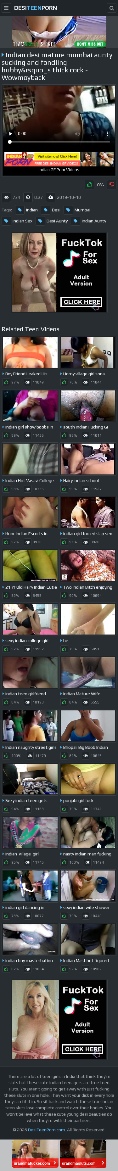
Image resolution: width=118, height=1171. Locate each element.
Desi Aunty (57, 220)
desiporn (35, 7)
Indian (32, 209)
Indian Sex (22, 220)
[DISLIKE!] (111, 184)
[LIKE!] (89, 184)
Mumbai (82, 209)
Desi (56, 209)
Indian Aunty (94, 220)
